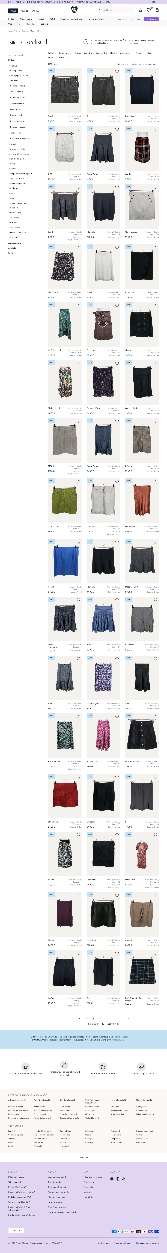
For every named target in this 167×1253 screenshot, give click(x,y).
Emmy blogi (89, 1187)
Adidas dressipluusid (17, 1100)
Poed (132, 19)
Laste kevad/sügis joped (44, 1135)
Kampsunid (115, 1138)
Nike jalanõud (141, 1110)
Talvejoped (115, 1131)
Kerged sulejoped (15, 1135)
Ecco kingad (90, 1110)
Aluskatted (14, 188)
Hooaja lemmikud (95, 19)
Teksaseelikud (16, 91)
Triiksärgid (89, 1142)
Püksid (12, 144)
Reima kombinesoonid (145, 1114)
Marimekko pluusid (144, 1100)
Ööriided (13, 237)
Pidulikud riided (16, 159)
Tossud (88, 1135)
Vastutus (88, 1192)
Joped (12, 193)
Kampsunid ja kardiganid (20, 173)
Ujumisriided (15, 212)
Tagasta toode (54, 1182)
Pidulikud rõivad (40, 1138)
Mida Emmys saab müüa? (19, 1197)
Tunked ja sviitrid (17, 149)
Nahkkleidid (15, 109)
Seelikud (25, 31)
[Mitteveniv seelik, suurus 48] (103, 854)
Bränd (50, 53)
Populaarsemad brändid (71, 19)
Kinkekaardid (64, 1146)
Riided (11, 19)
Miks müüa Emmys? (17, 1187)
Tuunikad (13, 208)
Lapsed (35, 11)
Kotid (52, 19)
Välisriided (14, 217)
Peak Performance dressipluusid (92, 1101)
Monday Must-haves (43, 1131)
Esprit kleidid (64, 1106)
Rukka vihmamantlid (42, 1118)
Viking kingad (90, 1114)
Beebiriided (38, 1142)
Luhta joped (141, 1106)
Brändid (44, 24)
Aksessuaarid (26, 19)
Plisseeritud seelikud (19, 138)
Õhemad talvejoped (144, 1131)
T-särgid (88, 1138)
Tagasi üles (83, 1157)
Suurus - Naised (82, 53)
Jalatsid (12, 248)
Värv (149, 53)
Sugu (50, 57)
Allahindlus (30, 24)
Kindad (139, 1135)
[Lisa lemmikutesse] (78, 71)
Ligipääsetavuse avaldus (147, 1243)
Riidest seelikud (35, 31)
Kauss (138, 53)
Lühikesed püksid (17, 183)
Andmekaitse (104, 1243)
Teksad (11, 1138)
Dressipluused (142, 1138)
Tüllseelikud (15, 133)
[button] (157, 10)
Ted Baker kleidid (92, 1106)
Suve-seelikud (17, 103)
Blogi (139, 19)
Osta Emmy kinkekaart (58, 1207)
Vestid (12, 163)
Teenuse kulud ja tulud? (19, 1202)
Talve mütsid (116, 1135)
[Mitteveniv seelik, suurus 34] (65, 90)
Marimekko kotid (92, 1118)
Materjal (62, 57)
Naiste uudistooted (18, 232)
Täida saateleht (15, 1182)
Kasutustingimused (123, 1243)
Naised (13, 11)
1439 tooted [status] (53, 64)
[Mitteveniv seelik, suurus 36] (142, 148)
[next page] (128, 1018)
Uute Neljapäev (65, 1131)
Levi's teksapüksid (118, 1100)
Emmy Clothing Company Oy (29, 1243)
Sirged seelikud (17, 121)
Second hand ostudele (58, 1192)
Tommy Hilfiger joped (43, 1110)
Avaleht (10, 31)
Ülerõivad (13, 222)
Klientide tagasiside (93, 1177)
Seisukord (100, 53)
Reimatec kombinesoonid (18, 1118)
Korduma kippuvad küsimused (22, 1215)
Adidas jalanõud (66, 1110)
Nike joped (115, 1106)
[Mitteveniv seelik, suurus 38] (65, 148)
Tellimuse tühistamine (58, 1187)
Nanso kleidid (39, 1106)
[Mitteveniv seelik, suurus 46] (142, 500)
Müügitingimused (16, 1177)
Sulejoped (89, 1131)
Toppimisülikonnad (17, 203)
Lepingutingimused (57, 1177)
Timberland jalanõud (68, 1114)
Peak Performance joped (18, 1110)
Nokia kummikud (117, 1114)
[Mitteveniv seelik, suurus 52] (142, 854)
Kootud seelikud (17, 86)
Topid (11, 198)
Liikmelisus (122, 19)
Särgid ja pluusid (16, 178)
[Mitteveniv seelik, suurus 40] (65, 382)
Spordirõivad (15, 227)
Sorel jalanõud (40, 1114)
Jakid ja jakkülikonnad (19, 154)
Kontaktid (88, 1197)
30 (121, 1018)
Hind (112, 53)
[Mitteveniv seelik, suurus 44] (103, 678)
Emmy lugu (89, 1182)
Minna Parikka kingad (119, 1110)
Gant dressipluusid (42, 1100)
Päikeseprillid (141, 1142)
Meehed (25, 11)
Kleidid (12, 168)
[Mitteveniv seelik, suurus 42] (103, 90)
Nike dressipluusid (67, 1100)
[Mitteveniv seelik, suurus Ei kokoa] (65, 324)
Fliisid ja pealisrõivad (18, 75)
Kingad (41, 19)
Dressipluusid (15, 70)
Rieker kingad (13, 1114)
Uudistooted (14, 24)
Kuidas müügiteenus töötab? (21, 1192)
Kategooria (64, 53)
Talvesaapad (64, 1135)
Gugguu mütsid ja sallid (69, 1118)
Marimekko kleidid (15, 1106)
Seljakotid (38, 1146)
